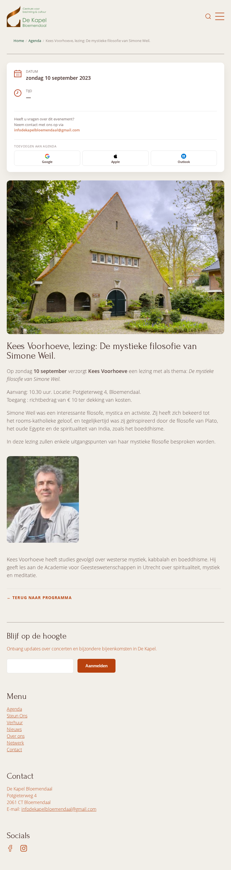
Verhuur (15, 722)
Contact (14, 750)
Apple (115, 162)
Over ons (16, 736)
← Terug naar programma (39, 597)
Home (19, 41)
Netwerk (15, 743)
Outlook (184, 162)
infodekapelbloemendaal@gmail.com (47, 130)
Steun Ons (17, 716)
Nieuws (14, 729)
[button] (219, 16)
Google (47, 162)
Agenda (34, 41)
